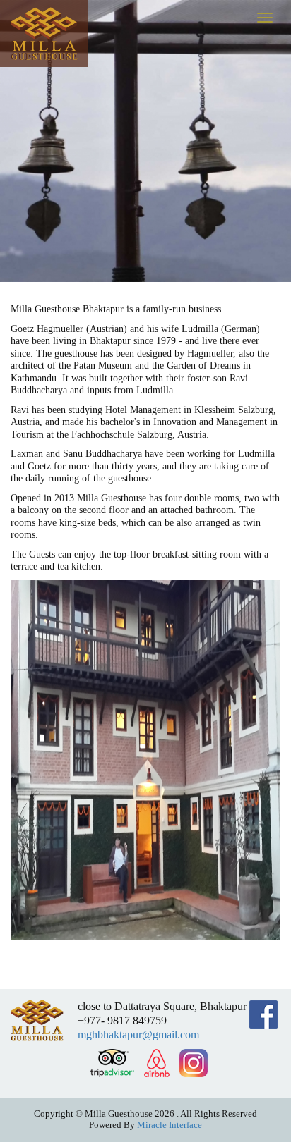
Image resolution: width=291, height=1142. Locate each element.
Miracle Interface (169, 1124)
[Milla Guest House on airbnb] (157, 1063)
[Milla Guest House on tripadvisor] (111, 1063)
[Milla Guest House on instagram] (193, 1063)
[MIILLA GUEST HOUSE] (44, 33)
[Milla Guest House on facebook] (263, 1014)
